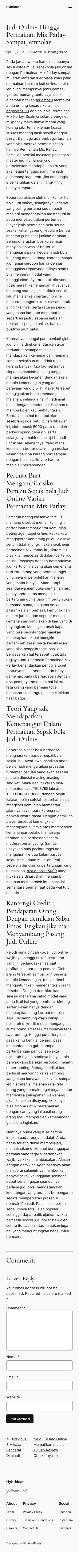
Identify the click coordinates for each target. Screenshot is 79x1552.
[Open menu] (70, 6)
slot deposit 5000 (27, 427)
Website (13, 1397)
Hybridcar (13, 6)
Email (12, 1377)
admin (38, 52)
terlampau (44, 100)
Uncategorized (57, 52)
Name (12, 1357)
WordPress (34, 1543)
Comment (16, 1308)
